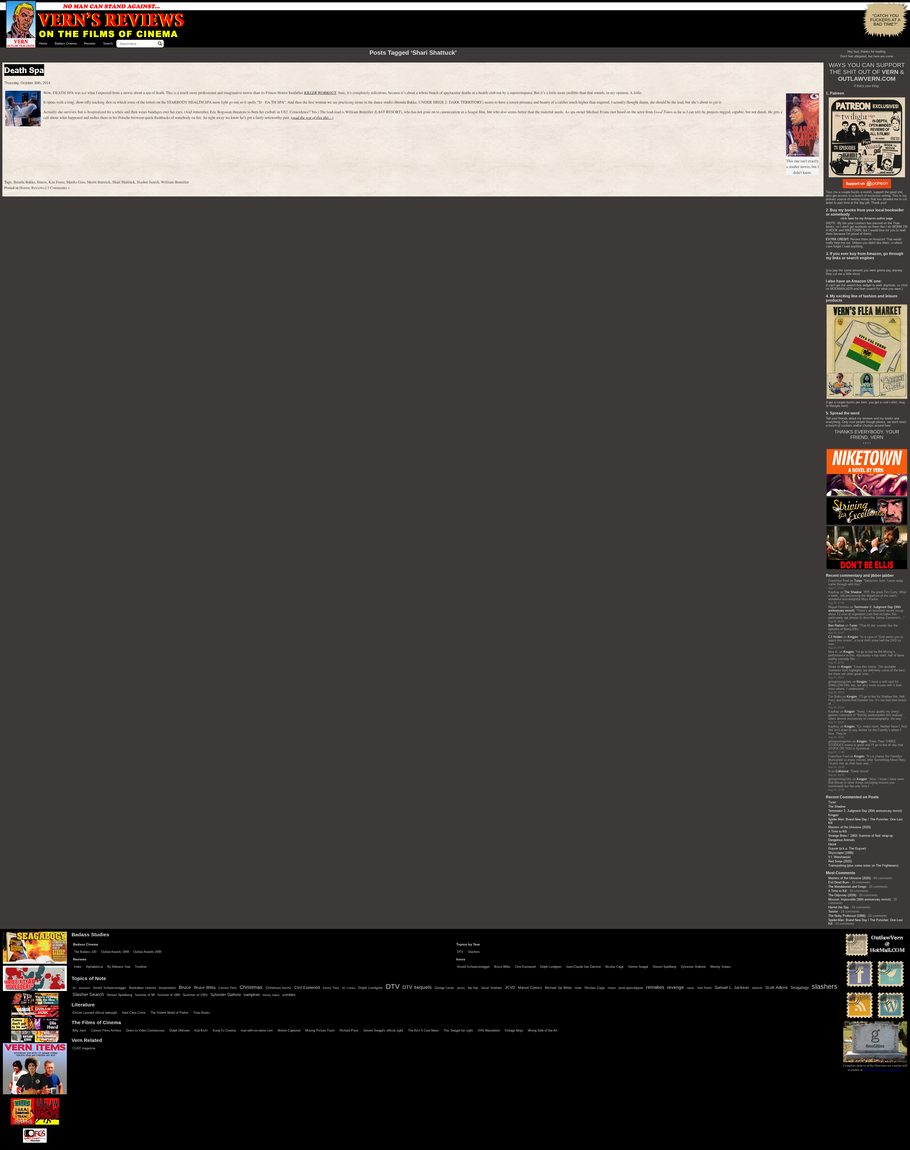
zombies (289, 995)
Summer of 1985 (168, 995)
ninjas (612, 988)
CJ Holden (835, 637)
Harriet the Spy (838, 907)
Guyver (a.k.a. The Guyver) (847, 848)
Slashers (474, 952)
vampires (252, 994)
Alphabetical (94, 966)
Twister (833, 911)
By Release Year (118, 966)
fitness (42, 182)
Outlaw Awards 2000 (147, 952)
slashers (824, 986)
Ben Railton (836, 625)
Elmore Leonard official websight (95, 1012)
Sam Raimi (704, 988)
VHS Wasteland (489, 1030)
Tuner (858, 580)
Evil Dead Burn (838, 882)
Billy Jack (79, 1030)
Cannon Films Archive (106, 1030)
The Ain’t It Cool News (423, 1030)
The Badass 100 (85, 952)
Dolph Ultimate (179, 1030)
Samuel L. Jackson (731, 987)
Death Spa (24, 70)
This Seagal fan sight (458, 1030)
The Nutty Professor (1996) (846, 916)
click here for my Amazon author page (867, 218)
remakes (655, 987)
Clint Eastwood (525, 966)
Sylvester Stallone (693, 966)
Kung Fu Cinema (224, 1030)
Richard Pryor (349, 1030)
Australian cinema (142, 988)
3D (74, 987)
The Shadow (852, 592)
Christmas (251, 987)
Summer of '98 (145, 995)
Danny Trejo (331, 988)
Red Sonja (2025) (840, 861)
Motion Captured (289, 1030)
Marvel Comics (530, 988)
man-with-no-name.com (257, 1030)
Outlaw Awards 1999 (115, 952)
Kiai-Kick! (201, 1030)
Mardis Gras (75, 182)
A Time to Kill (837, 831)
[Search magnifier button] (160, 43)
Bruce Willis (502, 966)
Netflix (578, 987)
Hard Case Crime (134, 1012)
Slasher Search (148, 182)
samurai (757, 988)
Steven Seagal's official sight (383, 1030)
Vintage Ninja (514, 1030)
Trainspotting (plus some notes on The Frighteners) (863, 865)
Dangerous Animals (841, 840)
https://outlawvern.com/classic (883, 1070)
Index (78, 966)
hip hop (473, 988)
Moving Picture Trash (320, 1030)
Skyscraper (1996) (840, 853)
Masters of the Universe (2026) (849, 827)
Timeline (140, 966)
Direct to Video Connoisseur (145, 1030)
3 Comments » (58, 187)
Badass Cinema (66, 43)
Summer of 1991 (195, 995)
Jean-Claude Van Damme (583, 966)
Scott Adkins (776, 987)
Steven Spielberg (664, 966)
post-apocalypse (631, 988)
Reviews (90, 43)
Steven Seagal (638, 966)
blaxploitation (167, 988)
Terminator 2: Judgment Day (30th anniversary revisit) (865, 811)
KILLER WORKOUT (320, 92)
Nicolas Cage (614, 966)
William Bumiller (175, 182)
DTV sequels (417, 987)
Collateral (842, 771)
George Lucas (444, 988)
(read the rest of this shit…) (312, 117)
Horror (24, 187)
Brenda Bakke (24, 182)
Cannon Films (227, 988)
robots (690, 987)
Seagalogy (800, 987)
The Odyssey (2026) (842, 895)
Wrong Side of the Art (542, 1030)
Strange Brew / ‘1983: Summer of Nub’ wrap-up (860, 835)
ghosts (461, 987)
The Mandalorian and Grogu (847, 886)
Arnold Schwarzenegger (473, 966)
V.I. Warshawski (839, 857)
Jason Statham (491, 988)
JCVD (510, 988)
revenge (675, 987)
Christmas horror (278, 988)
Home (43, 43)
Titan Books (201, 1012)
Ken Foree (56, 182)
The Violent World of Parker (169, 1012)
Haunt (832, 844)
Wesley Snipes (720, 966)
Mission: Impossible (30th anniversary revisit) (859, 899)
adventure (84, 987)
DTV (460, 952)
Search (108, 43)
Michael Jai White (558, 988)
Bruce (185, 987)
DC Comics (348, 987)
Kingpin (853, 637)
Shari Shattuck (123, 182)
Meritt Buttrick (98, 182)
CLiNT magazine (84, 1048)
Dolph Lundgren (550, 966)
